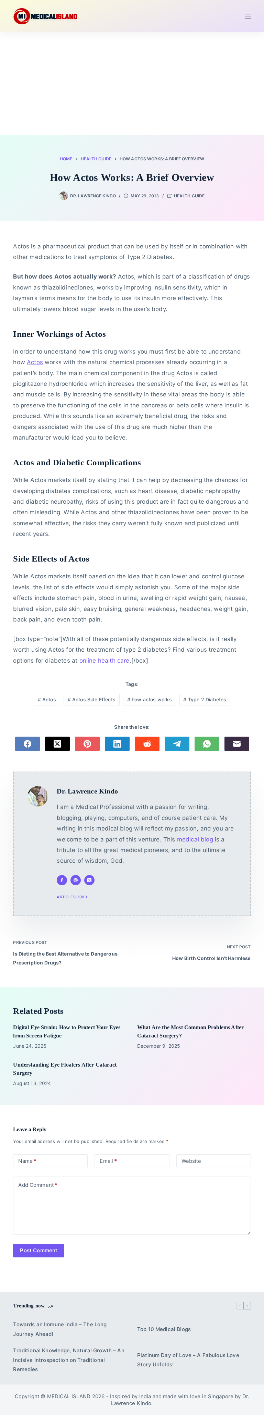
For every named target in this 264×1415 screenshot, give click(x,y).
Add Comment (37, 1185)
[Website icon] (75, 880)
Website (191, 1161)
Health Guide (189, 195)
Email (108, 1161)
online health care (104, 660)
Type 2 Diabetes (204, 699)
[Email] (236, 744)
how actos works (149, 699)
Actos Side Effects (92, 699)
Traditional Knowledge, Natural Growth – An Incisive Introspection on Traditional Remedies (68, 1360)
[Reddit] (147, 744)
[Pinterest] (87, 744)
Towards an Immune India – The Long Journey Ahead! (60, 1329)
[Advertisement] (132, 84)
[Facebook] (27, 744)
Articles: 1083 (72, 897)
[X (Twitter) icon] (89, 880)
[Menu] (248, 16)
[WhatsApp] (207, 744)
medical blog (195, 839)
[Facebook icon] (62, 880)
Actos (35, 362)
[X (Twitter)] (57, 744)
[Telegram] (177, 744)
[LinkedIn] (117, 744)
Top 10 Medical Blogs (164, 1329)
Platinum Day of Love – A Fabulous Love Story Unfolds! (188, 1360)
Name (27, 1161)
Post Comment (38, 1250)
